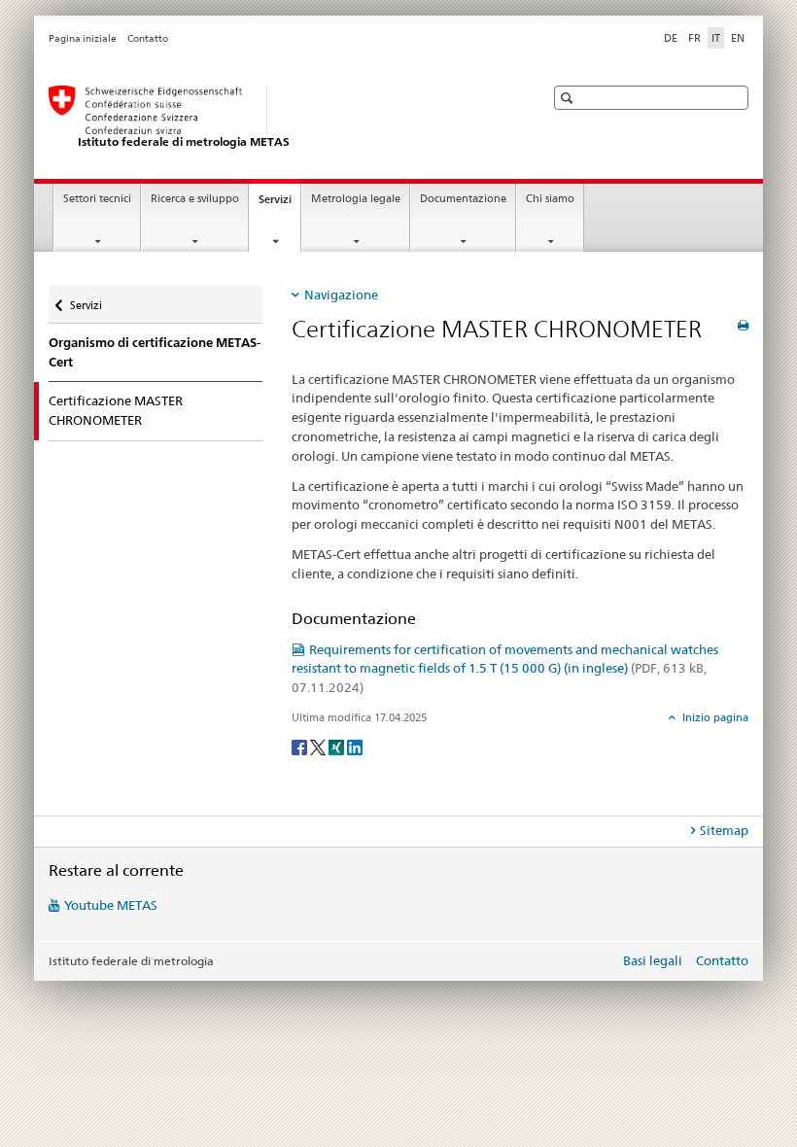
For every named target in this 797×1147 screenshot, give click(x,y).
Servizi (279, 204)
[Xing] (338, 746)
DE (670, 38)
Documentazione (463, 198)
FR (694, 38)
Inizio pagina (713, 717)
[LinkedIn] (355, 746)
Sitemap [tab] (724, 830)
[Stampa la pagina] (743, 325)
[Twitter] (319, 746)
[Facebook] (301, 746)
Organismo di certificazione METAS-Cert (154, 352)
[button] (569, 98)
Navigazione (341, 294)
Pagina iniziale (83, 38)
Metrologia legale (355, 198)
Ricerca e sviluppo (195, 198)
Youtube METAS (110, 905)
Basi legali (652, 960)
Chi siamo (550, 198)
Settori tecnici (97, 198)
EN (738, 38)
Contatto (147, 38)
